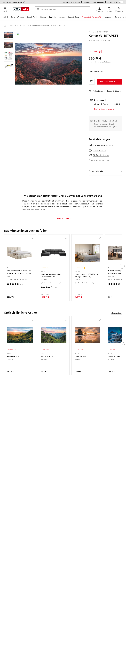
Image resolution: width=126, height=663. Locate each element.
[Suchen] (38, 9)
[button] (8, 35)
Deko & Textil (32, 17)
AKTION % (94, 51)
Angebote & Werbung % (91, 17)
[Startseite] (5, 26)
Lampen (62, 17)
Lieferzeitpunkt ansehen (104, 109)
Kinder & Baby (73, 17)
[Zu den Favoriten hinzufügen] (92, 82)
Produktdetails (96, 171)
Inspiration (108, 17)
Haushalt (52, 17)
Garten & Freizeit (17, 17)
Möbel (5, 17)
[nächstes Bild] (122, 266)
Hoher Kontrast (112, 2)
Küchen (43, 17)
